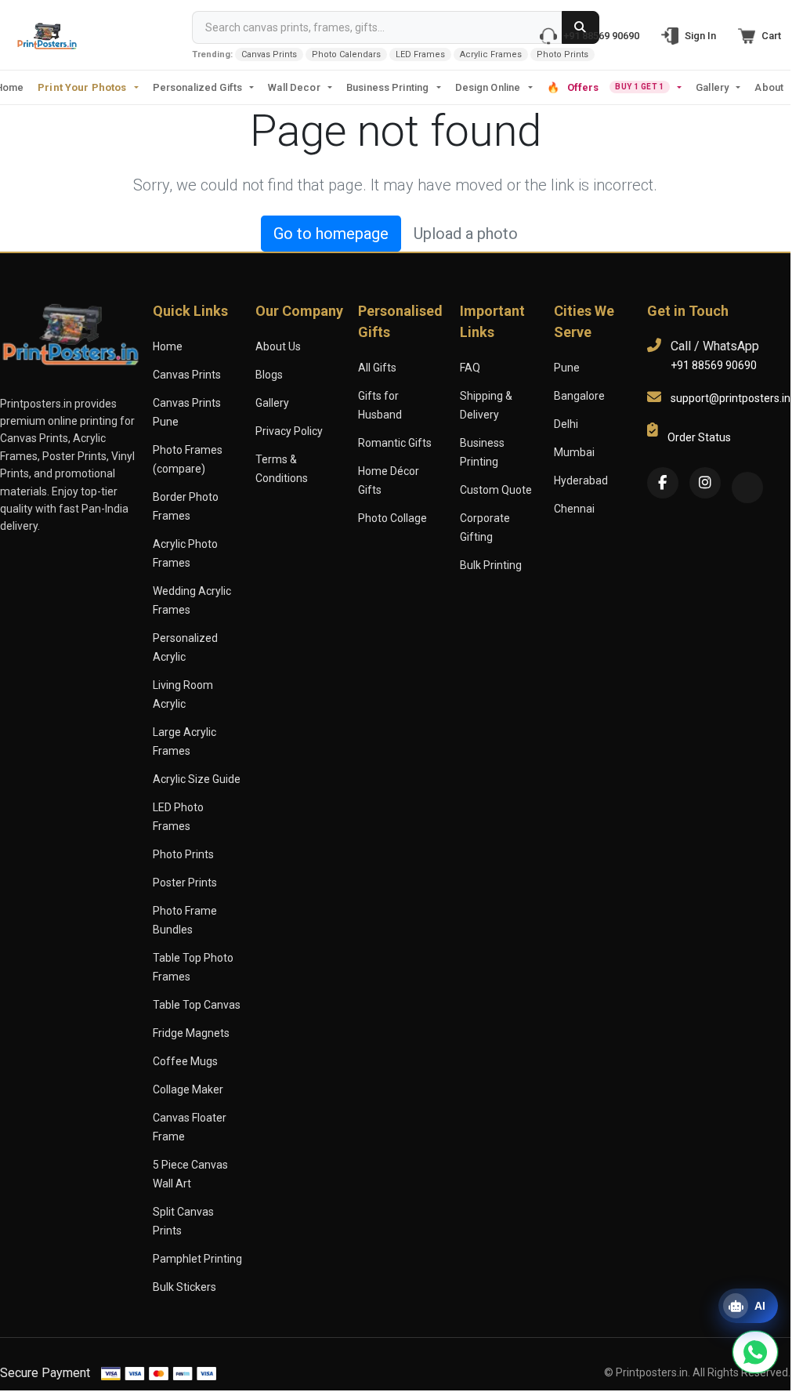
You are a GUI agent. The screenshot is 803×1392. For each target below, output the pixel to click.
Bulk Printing (491, 565)
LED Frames (420, 54)
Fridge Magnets (191, 1033)
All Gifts (377, 367)
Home (168, 346)
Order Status (699, 437)
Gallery (712, 87)
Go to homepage (331, 233)
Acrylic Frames (491, 54)
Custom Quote (496, 490)
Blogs (269, 374)
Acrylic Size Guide (197, 779)
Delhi (566, 424)
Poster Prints (185, 882)
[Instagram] (705, 482)
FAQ (470, 367)
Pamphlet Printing (197, 1258)
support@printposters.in (730, 398)
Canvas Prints (269, 54)
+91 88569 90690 (714, 365)
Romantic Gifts (395, 443)
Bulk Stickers (184, 1287)
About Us (278, 346)
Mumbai (574, 452)
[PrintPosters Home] (47, 34)
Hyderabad (581, 480)
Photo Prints (562, 54)
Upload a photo (466, 233)
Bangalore (579, 396)
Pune (567, 367)
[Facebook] (662, 482)
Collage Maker (188, 1089)
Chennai (574, 508)
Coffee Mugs (185, 1061)
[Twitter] (747, 487)
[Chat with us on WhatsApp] (755, 1352)
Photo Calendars (346, 54)
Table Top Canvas (197, 1005)
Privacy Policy (289, 431)
